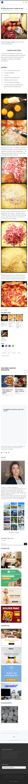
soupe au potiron (10, 42)
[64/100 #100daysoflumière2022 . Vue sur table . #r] (21, 513)
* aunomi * (10, 776)
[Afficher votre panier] (23, 2)
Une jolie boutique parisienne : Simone (10, 757)
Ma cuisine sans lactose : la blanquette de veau (4, 324)
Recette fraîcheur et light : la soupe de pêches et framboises (7, 391)
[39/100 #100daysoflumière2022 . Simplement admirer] (7, 520)
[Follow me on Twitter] (8, 453)
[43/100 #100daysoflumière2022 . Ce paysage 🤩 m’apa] (21, 505)
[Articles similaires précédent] (22, 371)
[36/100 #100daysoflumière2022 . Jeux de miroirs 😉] (14, 527)
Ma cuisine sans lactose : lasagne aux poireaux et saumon (19, 324)
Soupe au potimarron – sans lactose (3, 339)
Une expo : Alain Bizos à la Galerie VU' (10, 753)
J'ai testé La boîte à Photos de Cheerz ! (10, 755)
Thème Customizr (21, 778)
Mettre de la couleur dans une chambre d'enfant (11, 752)
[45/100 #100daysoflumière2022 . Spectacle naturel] (7, 513)
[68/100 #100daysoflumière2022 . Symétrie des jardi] (14, 520)
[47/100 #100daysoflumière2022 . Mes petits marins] (14, 513)
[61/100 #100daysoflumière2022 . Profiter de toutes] (14, 505)
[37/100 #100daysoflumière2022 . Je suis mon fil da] (7, 505)
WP (9, 778)
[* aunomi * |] (2, 2)
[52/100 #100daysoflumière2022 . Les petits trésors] (7, 527)
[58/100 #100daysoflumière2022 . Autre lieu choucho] (21, 527)
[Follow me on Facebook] (1, 453)
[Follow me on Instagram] (3, 453)
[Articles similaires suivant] (25, 371)
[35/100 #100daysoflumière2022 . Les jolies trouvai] (21, 520)
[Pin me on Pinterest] (6, 453)
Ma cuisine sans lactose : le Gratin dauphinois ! (11, 324)
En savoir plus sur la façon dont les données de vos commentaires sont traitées (13, 447)
